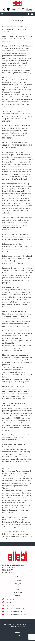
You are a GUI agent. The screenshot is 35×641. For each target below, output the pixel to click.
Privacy (17, 632)
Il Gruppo (18, 581)
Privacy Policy (26, 73)
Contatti (18, 596)
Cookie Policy (9, 261)
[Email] (32, 14)
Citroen (18, 587)
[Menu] (2, 14)
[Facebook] (28, 14)
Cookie (17, 635)
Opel (18, 590)
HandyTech (18, 593)
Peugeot (18, 584)
